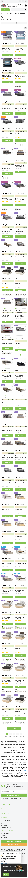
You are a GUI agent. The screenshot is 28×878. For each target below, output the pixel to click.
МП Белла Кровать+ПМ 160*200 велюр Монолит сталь (20, 344)
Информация (5, 804)
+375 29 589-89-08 (7, 833)
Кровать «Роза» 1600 (7, 402)
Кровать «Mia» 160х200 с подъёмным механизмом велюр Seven (20, 49)
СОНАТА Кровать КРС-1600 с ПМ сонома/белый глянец (20, 618)
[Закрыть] (20, 853)
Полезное (4, 809)
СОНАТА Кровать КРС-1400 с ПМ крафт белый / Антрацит (20, 284)
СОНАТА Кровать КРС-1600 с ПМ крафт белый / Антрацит (7, 284)
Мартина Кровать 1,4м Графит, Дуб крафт (19, 376)
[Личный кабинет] (26, 1)
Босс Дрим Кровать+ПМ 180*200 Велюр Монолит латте (7, 456)
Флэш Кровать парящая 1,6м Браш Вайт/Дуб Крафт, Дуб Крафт (20, 537)
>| (20, 733)
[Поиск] (25, 9)
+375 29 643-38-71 (12, 6)
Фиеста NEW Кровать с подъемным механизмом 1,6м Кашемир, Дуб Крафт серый (7, 564)
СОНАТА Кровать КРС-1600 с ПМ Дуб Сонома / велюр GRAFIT (6, 681)
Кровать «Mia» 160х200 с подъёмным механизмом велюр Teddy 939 (7, 49)
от (8, 45)
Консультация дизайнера (14, 841)
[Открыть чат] (19, 868)
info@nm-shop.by (6, 827)
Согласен (6, 874)
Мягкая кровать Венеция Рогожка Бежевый (19, 316)
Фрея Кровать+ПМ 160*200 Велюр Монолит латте (19, 257)
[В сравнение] (12, 36)
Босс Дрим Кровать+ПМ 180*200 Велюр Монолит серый (20, 107)
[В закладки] (12, 33)
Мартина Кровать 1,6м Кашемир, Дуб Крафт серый (6, 376)
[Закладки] (20, 1)
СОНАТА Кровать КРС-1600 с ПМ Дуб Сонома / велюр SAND (7, 649)
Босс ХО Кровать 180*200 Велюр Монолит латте (6, 167)
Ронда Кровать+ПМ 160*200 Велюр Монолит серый (7, 134)
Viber (3, 823)
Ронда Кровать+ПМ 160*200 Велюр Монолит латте (7, 230)
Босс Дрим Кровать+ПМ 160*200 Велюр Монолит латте (20, 199)
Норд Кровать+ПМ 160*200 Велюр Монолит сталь (6, 107)
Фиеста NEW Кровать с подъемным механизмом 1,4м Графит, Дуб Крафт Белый (20, 591)
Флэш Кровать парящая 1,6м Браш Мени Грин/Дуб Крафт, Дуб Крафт (20, 510)
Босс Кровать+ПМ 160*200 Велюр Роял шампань (20, 166)
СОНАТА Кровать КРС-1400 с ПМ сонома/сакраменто (20, 681)
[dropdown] (2, 1)
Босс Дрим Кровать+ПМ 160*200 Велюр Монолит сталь (20, 76)
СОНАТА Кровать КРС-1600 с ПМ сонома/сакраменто (7, 618)
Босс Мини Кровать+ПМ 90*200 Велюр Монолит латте (7, 429)
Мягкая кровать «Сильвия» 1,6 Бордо (7, 342)
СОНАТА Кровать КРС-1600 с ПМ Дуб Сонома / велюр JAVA (20, 649)
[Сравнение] (23, 1)
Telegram (4, 825)
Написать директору (14, 844)
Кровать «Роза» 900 (7, 256)
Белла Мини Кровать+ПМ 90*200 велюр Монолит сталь (20, 134)
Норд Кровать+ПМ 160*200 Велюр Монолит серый (19, 230)
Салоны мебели (6, 813)
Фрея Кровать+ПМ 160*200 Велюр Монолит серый (19, 483)
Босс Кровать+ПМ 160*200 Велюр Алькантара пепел (19, 429)
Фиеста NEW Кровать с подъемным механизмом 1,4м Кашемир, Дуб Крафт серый (7, 591)
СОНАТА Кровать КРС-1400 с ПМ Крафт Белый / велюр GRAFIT (20, 712)
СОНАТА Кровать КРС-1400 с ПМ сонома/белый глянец (7, 712)
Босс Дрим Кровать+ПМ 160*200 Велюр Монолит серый (7, 199)
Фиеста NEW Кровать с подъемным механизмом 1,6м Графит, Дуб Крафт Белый (20, 564)
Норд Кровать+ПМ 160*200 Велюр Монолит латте (6, 316)
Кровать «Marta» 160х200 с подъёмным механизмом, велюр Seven (7, 76)
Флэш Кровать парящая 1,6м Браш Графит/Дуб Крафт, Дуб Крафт (7, 537)
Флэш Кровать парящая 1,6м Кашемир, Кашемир (7, 510)
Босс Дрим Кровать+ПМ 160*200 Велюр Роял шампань (20, 456)
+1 (25, 294)
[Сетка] (25, 28)
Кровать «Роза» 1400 (20, 402)
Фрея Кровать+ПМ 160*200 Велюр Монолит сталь (6, 483)
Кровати (6, 13)
